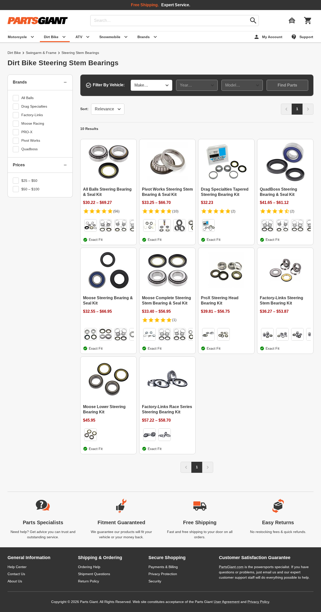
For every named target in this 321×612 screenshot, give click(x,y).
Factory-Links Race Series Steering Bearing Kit (167, 409)
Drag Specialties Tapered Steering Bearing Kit (225, 192)
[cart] (307, 20)
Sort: (84, 109)
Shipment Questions (94, 574)
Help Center (17, 567)
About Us (15, 581)
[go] (253, 20)
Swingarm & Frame (41, 53)
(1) (174, 320)
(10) (175, 211)
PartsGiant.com (231, 567)
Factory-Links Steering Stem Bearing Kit (281, 300)
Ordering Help (89, 567)
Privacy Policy (258, 602)
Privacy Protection (162, 574)
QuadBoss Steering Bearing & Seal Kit (278, 192)
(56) (116, 211)
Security (154, 581)
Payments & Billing (163, 567)
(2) (233, 211)
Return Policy (88, 581)
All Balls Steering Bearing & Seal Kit (107, 192)
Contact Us (16, 574)
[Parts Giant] (38, 20)
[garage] (291, 20)
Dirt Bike (14, 53)
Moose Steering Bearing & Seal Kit (108, 300)
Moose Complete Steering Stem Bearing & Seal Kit (166, 300)
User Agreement (226, 602)
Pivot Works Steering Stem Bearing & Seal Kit (167, 192)
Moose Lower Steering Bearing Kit (104, 409)
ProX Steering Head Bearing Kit (219, 300)
